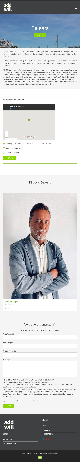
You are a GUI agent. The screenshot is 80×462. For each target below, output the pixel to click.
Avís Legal (8, 439)
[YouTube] (47, 439)
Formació (46, 430)
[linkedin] (5, 308)
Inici (44, 425)
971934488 (14, 153)
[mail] (9, 308)
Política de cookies (11, 444)
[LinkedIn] (43, 439)
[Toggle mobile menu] (76, 8)
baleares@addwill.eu (14, 148)
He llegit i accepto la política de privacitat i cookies (23, 401)
